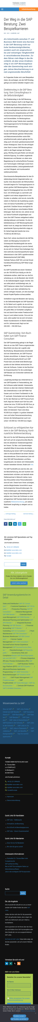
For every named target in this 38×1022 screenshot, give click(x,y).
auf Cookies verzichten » (19, 1019)
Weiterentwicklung (17, 502)
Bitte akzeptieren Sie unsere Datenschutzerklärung (18, 999)
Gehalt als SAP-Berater (11, 712)
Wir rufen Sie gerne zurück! (15, 847)
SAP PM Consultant (20, 634)
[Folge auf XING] (10, 963)
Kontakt (9, 556)
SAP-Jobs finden (23, 709)
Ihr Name (10, 982)
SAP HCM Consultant (20, 642)
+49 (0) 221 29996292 (12, 547)
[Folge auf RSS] (18, 963)
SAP (18, 33)
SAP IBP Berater (15, 625)
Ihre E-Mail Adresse (14, 990)
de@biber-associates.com (14, 550)
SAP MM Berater (9, 614)
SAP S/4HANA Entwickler (12, 688)
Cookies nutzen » (19, 1016)
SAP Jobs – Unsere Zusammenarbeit (18, 831)
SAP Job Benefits (20, 731)
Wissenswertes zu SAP (14, 703)
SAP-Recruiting (17, 715)
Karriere (14, 33)
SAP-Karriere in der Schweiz (12, 723)
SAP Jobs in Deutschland (18, 720)
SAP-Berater (13, 717)
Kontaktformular (12, 790)
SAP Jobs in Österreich (18, 728)
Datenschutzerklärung (13, 800)
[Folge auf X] (14, 963)
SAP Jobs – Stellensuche (14, 820)
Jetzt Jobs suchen (19, 583)
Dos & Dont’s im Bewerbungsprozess (18, 827)
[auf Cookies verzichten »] (35, 1013)
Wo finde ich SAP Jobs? (12, 939)
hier (32, 465)
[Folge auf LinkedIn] (6, 963)
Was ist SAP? (7, 709)
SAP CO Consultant (18, 631)
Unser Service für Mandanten (15, 843)
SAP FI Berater (16, 628)
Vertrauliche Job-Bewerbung (15, 824)
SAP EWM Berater (23, 617)
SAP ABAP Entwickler (20, 672)
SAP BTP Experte (24, 666)
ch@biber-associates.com (14, 553)
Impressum (10, 796)
